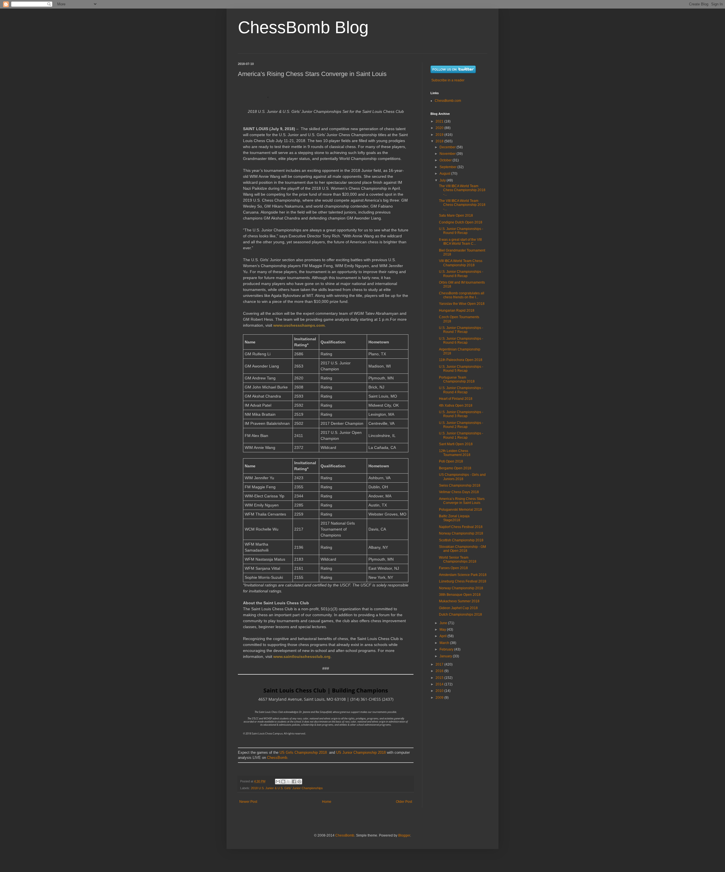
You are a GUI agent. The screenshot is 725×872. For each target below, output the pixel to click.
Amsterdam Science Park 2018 (463, 575)
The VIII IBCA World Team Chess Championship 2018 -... (462, 190)
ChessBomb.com (448, 101)
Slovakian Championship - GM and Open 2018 (462, 549)
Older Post (404, 802)
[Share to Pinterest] (299, 781)
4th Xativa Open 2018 (455, 406)
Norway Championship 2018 (461, 533)
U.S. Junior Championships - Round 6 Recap (461, 341)
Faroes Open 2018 (453, 568)
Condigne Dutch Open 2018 (460, 222)
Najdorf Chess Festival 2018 (461, 527)
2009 (440, 698)
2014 (440, 684)
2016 (440, 671)
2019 (440, 135)
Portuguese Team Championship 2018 (457, 379)
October (446, 160)
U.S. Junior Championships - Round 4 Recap (461, 390)
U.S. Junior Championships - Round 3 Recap (461, 414)
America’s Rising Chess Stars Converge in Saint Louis (462, 501)
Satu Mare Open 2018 (456, 216)
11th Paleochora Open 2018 (460, 360)
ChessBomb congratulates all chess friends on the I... (461, 295)
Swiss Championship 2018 (459, 485)
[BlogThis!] (283, 781)
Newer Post (248, 802)
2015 (440, 678)
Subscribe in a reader (447, 80)
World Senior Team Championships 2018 (457, 559)
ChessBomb (344, 835)
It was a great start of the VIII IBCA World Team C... (460, 242)
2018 (440, 141)
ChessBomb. (277, 757)
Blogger (404, 835)
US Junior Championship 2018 (361, 752)
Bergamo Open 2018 (455, 468)
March (445, 643)
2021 (440, 121)
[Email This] (278, 781)
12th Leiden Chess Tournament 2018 (454, 453)
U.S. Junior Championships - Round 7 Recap (461, 330)
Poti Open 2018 (451, 461)
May (443, 630)
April (443, 636)
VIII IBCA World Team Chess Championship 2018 (460, 263)
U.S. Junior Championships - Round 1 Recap (461, 435)
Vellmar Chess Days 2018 (459, 492)
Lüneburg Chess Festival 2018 (462, 581)
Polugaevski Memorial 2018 (460, 510)
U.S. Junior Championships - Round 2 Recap (461, 425)
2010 (440, 691)
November (448, 154)
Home (326, 802)
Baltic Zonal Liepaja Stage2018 (454, 518)
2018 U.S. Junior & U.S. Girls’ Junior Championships (287, 788)
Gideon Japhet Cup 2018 (458, 608)
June (444, 623)
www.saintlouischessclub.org (301, 656)
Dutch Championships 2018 (460, 614)
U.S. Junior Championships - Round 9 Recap (461, 231)
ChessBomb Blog (303, 27)
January (446, 656)
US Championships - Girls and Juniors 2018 (462, 477)
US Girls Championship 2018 (303, 752)
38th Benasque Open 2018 (460, 595)
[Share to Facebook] (294, 781)
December (448, 147)
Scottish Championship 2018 (461, 540)
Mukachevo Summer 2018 (459, 601)
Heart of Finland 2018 (455, 399)
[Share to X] (288, 781)
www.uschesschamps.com (299, 325)
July (443, 180)
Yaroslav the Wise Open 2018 (462, 304)
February (447, 649)
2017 (440, 664)
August (445, 174)
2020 (440, 128)
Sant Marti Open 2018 (456, 444)
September (448, 167)
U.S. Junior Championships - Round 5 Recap (461, 369)
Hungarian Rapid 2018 (456, 311)
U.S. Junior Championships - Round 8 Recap (461, 274)
